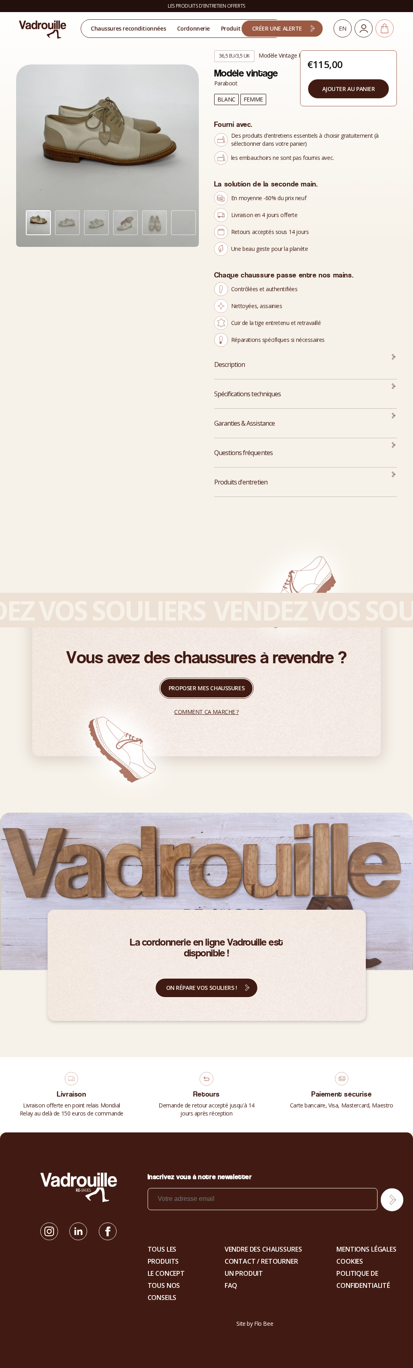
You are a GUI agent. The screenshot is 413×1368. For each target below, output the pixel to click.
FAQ (231, 1285)
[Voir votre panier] (384, 28)
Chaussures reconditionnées (128, 28)
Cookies (349, 1261)
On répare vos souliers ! (201, 987)
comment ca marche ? (206, 712)
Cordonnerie (193, 28)
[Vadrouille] (43, 29)
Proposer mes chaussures (206, 688)
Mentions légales (366, 1249)
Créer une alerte (277, 28)
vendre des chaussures (263, 1249)
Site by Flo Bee (254, 1323)
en (342, 28)
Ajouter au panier (348, 89)
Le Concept (166, 1273)
